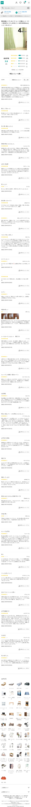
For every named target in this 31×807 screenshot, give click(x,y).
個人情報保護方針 (9, 797)
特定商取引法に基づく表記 (9, 795)
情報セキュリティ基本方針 (22, 795)
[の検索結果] (3, 8)
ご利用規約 (16, 797)
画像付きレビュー (16, 80)
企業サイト (11, 798)
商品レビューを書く (15, 74)
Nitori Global (19, 798)
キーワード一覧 (23, 797)
